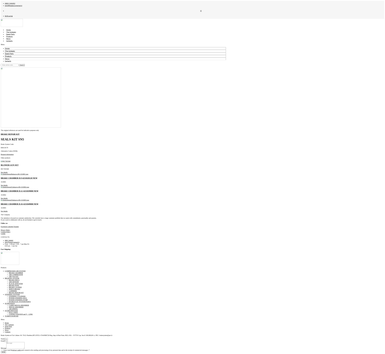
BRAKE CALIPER (15, 287)
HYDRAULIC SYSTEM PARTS (20, 302)
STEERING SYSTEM (12, 294)
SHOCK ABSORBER (16, 307)
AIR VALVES (13, 276)
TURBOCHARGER (11, 316)
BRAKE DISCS (14, 280)
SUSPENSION (10, 303)
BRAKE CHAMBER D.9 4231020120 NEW (19, 178)
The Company (10, 51)
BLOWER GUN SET (10, 165)
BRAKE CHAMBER (16, 273)
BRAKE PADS (14, 285)
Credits (3, 234)
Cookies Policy (5, 232)
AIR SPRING (13, 309)
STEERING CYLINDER (17, 296)
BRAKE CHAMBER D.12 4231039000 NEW (19, 191)
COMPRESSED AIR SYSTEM (15, 271)
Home (7, 48)
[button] (113, 44)
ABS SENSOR (14, 282)
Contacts (9, 41)
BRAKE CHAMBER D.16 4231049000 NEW (19, 204)
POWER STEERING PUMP (18, 300)
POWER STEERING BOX (18, 298)
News (7, 59)
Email (3, 341)
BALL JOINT (13, 312)
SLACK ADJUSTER (16, 284)
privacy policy (17, 350)
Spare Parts (9, 54)
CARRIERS (13, 291)
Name (3, 339)
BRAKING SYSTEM (12, 278)
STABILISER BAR (11, 311)
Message (3, 348)
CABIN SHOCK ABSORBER (19, 305)
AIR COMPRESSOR (16, 274)
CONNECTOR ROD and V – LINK (21, 314)
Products (8, 56)
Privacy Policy (5, 230)
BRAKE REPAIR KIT (10, 134)
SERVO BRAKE (14, 289)
